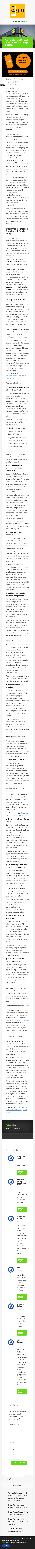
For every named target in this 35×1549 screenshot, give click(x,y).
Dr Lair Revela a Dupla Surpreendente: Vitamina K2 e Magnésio (18, 1521)
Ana (18, 1267)
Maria (20, 79)
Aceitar (6, 1545)
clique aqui (19, 139)
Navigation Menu (18, 21)
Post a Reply (20, 1172)
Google (7, 1136)
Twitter (14, 1136)
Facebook (11, 1136)
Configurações (20, 1542)
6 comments (13, 83)
